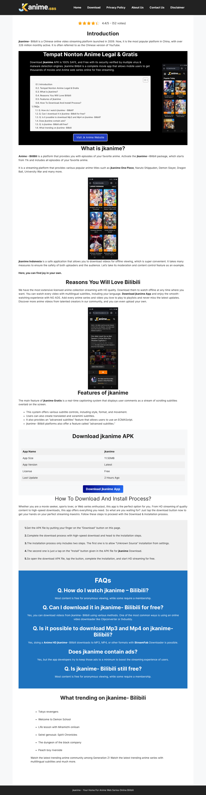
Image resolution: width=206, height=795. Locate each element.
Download (93, 7)
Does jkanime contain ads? (52, 121)
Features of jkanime (50, 99)
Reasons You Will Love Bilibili (55, 95)
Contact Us (157, 7)
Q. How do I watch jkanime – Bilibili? (56, 110)
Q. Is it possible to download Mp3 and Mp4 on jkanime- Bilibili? (70, 117)
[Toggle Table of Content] (144, 80)
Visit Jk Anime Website (90, 137)
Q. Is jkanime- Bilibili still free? (53, 124)
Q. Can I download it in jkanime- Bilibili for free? (62, 114)
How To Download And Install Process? (60, 103)
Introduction (45, 84)
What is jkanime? (49, 91)
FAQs (36, 106)
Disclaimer (177, 7)
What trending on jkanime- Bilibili (55, 128)
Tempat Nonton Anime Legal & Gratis (59, 88)
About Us (138, 7)
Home (77, 7)
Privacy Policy (115, 7)
